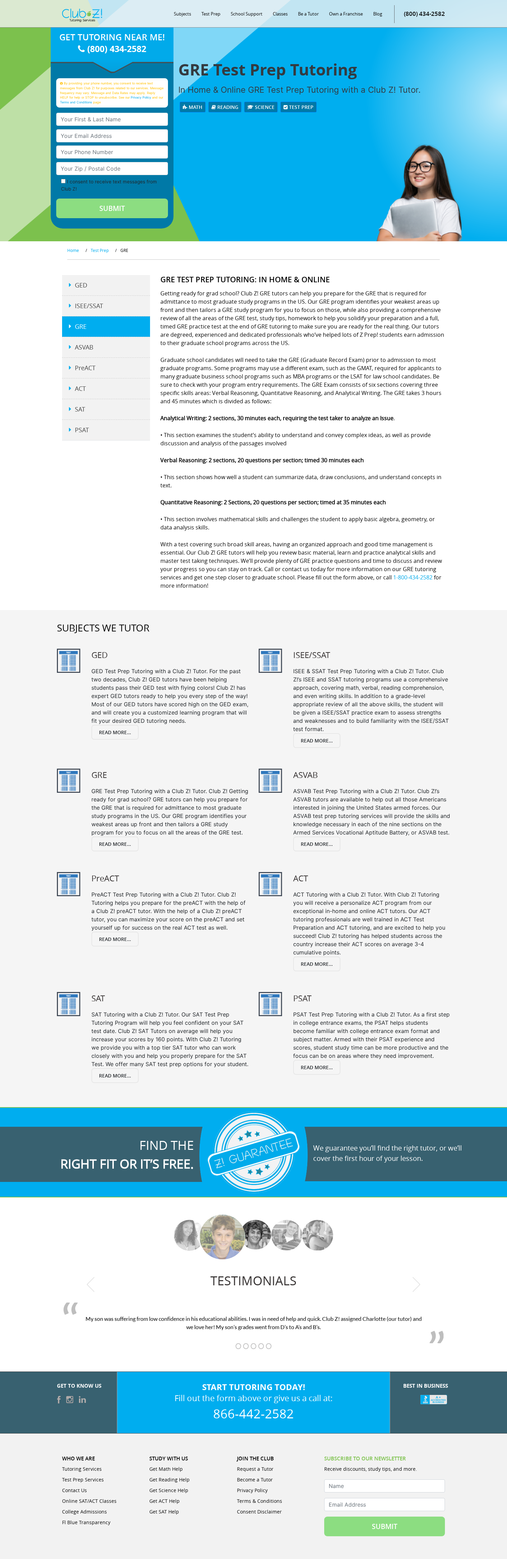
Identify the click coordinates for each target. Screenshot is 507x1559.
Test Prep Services (83, 1479)
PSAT (82, 430)
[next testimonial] (416, 1284)
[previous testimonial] (91, 1284)
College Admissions (84, 1511)
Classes (280, 14)
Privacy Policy (141, 97)
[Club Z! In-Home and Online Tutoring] (82, 14)
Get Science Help (168, 1490)
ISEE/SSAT (89, 306)
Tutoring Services (82, 1469)
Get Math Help (166, 1469)
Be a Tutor (308, 14)
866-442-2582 (253, 1413)
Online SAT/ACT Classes (89, 1501)
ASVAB (84, 347)
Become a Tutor (255, 1479)
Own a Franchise (346, 14)
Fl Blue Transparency (86, 1522)
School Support (246, 14)
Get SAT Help (164, 1511)
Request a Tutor (255, 1469)
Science (264, 107)
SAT (80, 409)
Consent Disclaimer (259, 1511)
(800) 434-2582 (424, 14)
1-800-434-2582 (413, 577)
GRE (81, 326)
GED (81, 285)
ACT (80, 388)
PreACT (85, 368)
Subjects (182, 14)
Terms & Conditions (259, 1501)
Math (194, 107)
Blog (377, 14)
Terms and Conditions (76, 102)
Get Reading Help (169, 1479)
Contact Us (74, 1490)
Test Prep (210, 14)
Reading (227, 107)
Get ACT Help (164, 1501)
